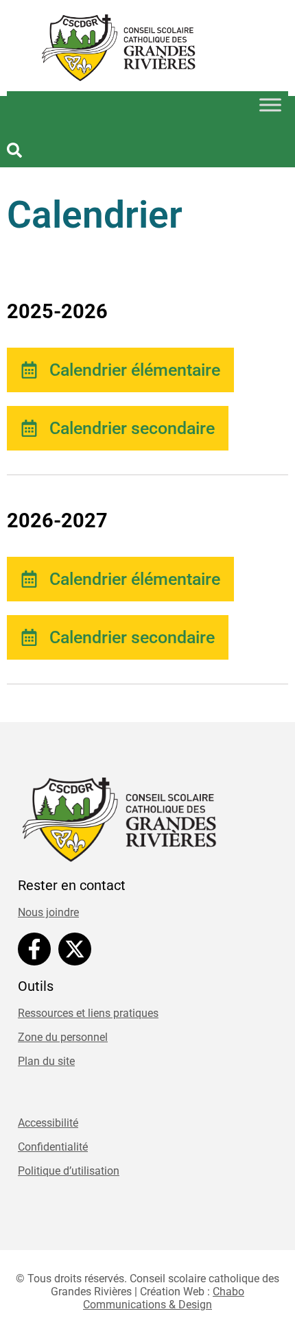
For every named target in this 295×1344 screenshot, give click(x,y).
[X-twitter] (74, 949)
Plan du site (46, 1061)
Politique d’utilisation (68, 1170)
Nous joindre (48, 912)
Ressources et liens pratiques (88, 1013)
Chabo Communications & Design (163, 1298)
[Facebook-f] (34, 949)
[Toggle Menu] (270, 105)
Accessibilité (48, 1122)
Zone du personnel (63, 1037)
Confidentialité (53, 1146)
